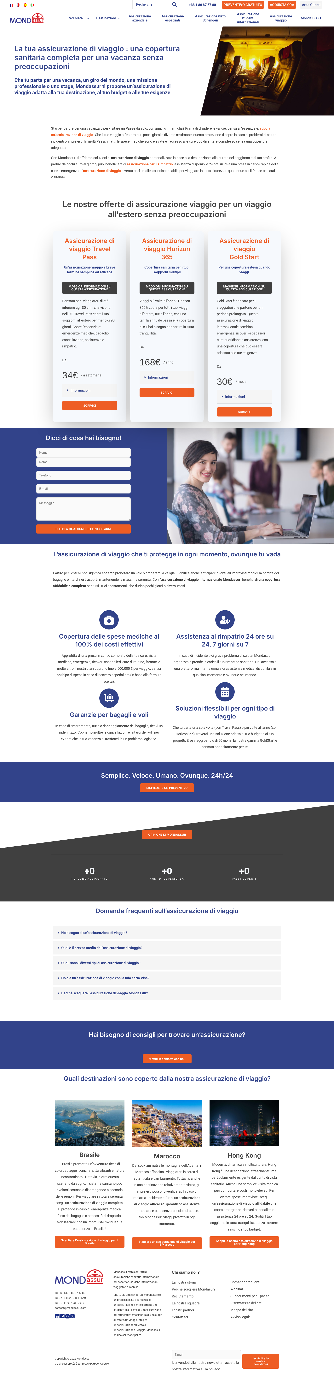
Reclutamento (182, 1296)
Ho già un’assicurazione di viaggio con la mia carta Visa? (105, 978)
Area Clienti (311, 5)
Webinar (236, 1289)
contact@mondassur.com (70, 1307)
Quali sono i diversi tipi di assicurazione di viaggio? (101, 963)
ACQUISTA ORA (282, 5)
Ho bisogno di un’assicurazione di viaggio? (94, 933)
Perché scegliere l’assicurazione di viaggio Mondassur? (104, 993)
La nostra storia (184, 1282)
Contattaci (180, 1317)
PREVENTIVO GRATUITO (243, 5)
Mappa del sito (241, 1310)
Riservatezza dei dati (246, 1303)
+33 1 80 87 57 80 (202, 5)
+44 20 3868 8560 (75, 1297)
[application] (87, 18)
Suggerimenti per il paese (249, 1296)
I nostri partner (183, 1310)
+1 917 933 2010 (74, 1302)
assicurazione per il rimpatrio (150, 164)
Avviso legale (240, 1317)
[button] (89, 390)
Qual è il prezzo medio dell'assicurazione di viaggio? (101, 948)
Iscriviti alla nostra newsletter (261, 1361)
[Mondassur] (26, 18)
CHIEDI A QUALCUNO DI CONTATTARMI (83, 529)
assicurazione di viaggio (102, 171)
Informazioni (80, 390)
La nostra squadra (186, 1303)
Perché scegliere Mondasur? (194, 1289)
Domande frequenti (245, 1282)
